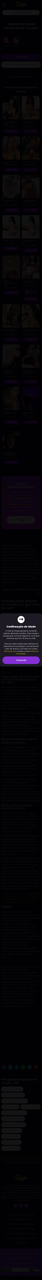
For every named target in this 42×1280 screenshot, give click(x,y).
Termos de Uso (10, 651)
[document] (21, 640)
